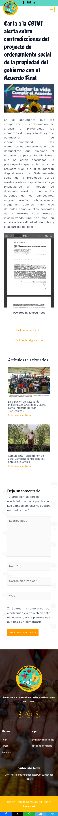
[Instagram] (29, 3)
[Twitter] (34, 3)
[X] (17, 814)
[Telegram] (52, 814)
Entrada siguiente (29, 340)
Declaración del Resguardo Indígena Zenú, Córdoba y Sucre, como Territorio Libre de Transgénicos (27, 406)
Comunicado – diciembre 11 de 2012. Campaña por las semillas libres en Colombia (26, 458)
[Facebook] (20, 714)
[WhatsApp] (29, 814)
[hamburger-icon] (51, 9)
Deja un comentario (19, 415)
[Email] (40, 814)
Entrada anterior (29, 330)
